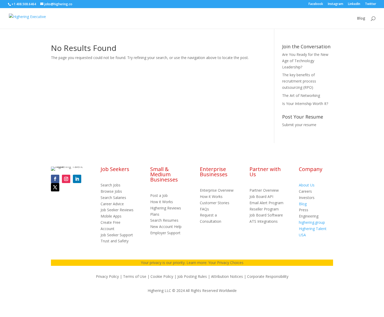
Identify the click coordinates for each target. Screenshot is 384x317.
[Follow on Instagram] (66, 179)
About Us (307, 185)
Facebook (316, 4)
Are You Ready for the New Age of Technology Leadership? (305, 60)
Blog (361, 18)
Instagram (335, 4)
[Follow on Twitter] (55, 187)
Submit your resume (299, 124)
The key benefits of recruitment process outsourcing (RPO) (299, 81)
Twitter (370, 4)
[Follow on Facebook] (55, 179)
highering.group (312, 222)
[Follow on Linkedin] (77, 179)
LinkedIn (354, 4)
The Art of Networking (301, 95)
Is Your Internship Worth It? (305, 103)
